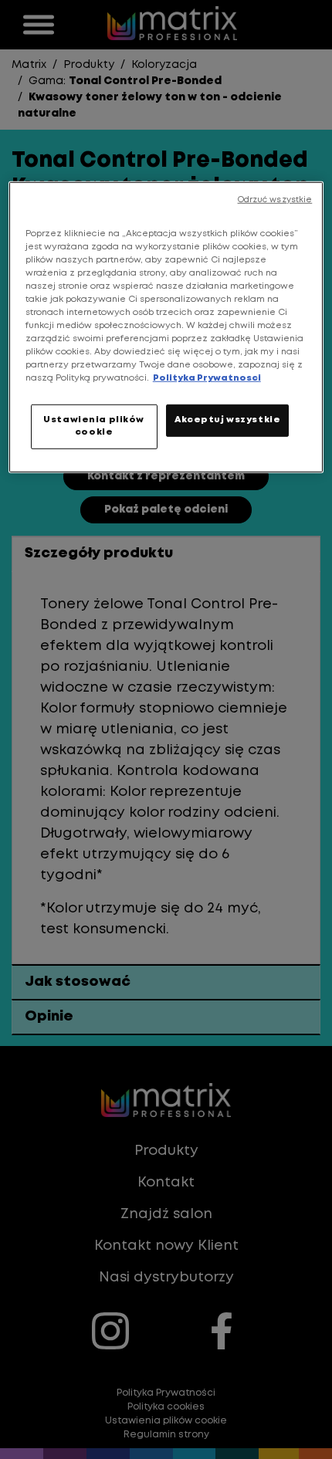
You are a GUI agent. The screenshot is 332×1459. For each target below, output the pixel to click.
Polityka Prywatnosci (207, 378)
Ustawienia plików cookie (93, 426)
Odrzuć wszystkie (275, 199)
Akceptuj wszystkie (227, 420)
